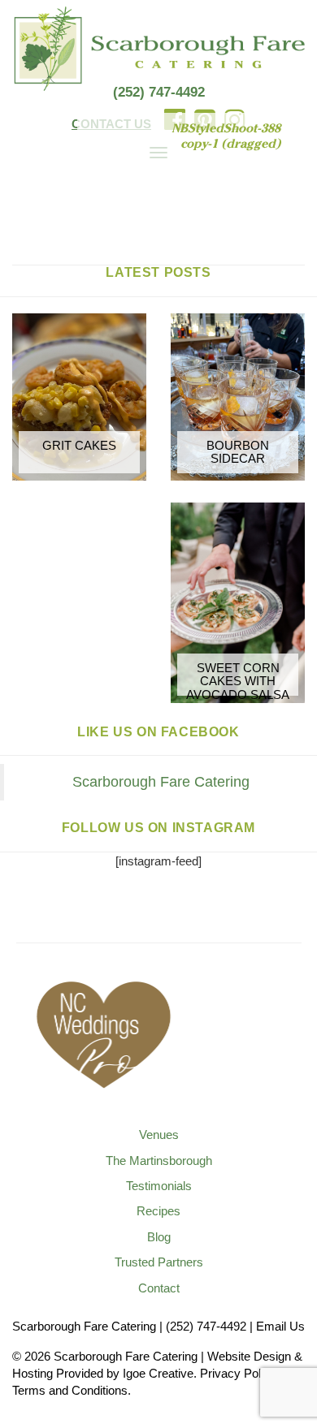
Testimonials (159, 1186)
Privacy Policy (238, 1373)
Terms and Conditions (70, 1390)
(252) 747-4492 (159, 92)
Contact (159, 1288)
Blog (159, 1237)
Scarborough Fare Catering (161, 782)
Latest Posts (158, 272)
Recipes (158, 1211)
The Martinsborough (159, 1160)
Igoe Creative (158, 1373)
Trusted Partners (159, 1262)
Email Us (280, 1326)
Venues (159, 1134)
